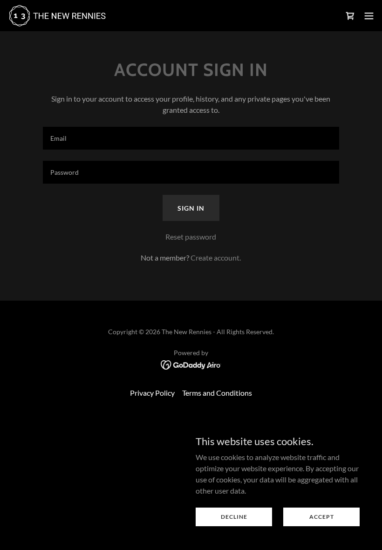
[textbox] (191, 138)
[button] (369, 16)
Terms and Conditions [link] (217, 392)
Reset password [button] (190, 236)
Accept (321, 516)
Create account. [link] (216, 257)
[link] (57, 16)
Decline (234, 516)
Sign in (191, 208)
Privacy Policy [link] (152, 392)
